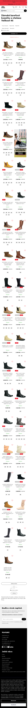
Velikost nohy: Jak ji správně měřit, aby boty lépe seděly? (12, 663)
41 (7, 64)
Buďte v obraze (2, 637)
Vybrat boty (10, 4)
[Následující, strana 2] (13, 578)
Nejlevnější (12, 25)
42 (19, 64)
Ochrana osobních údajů (7, 658)
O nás (3, 645)
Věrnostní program (6, 654)
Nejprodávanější (5, 28)
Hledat (24, 11)
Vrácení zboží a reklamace (7, 652)
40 (11, 62)
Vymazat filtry (13, 37)
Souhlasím (13, 704)
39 (8, 62)
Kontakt (3, 647)
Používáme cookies (6, 660)
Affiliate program (5, 656)
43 (9, 377)
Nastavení (13, 700)
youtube (10, 637)
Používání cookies (19, 697)
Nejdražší (17, 25)
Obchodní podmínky (6, 648)
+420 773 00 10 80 (6, 635)
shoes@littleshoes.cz (6, 633)
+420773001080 (6, 637)
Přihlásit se (23, 610)
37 (3, 62)
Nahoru (14, 583)
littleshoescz (4, 637)
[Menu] (2, 10)
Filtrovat (12, 33)
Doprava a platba (5, 650)
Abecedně (12, 28)
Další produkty (13, 574)
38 (6, 62)
